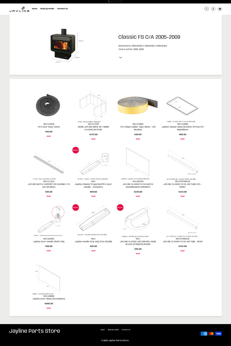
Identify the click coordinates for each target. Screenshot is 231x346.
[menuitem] (35, 9)
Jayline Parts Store (34, 331)
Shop (49, 136)
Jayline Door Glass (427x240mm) (48, 299)
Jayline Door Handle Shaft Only (49, 242)
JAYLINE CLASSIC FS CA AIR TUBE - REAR (182, 242)
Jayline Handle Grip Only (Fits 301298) (93, 242)
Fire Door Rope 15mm (49, 127)
